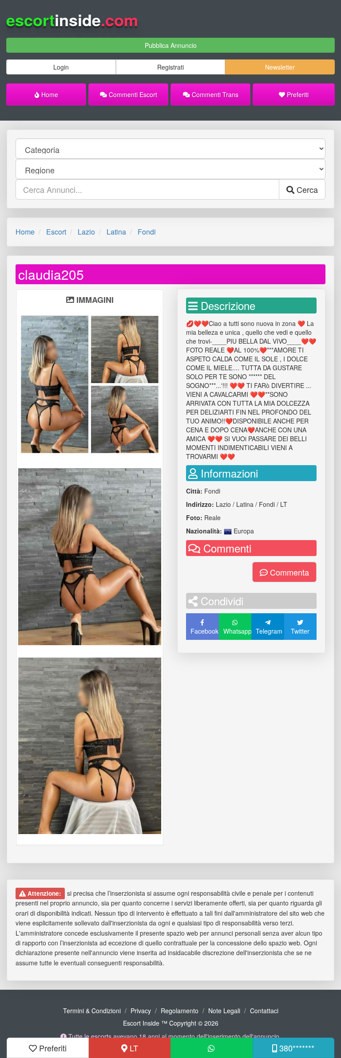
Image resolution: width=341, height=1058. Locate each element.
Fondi (147, 232)
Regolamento (179, 1010)
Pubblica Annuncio (171, 45)
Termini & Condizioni (92, 1010)
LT (132, 1048)
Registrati (170, 67)
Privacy (141, 1010)
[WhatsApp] (211, 1048)
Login (61, 67)
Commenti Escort (132, 94)
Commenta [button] (288, 572)
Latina (116, 232)
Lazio (86, 232)
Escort (56, 232)
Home (49, 94)
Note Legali (224, 1010)
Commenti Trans (214, 94)
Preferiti (297, 94)
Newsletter (280, 67)
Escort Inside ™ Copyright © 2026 (170, 1023)
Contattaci (264, 1010)
